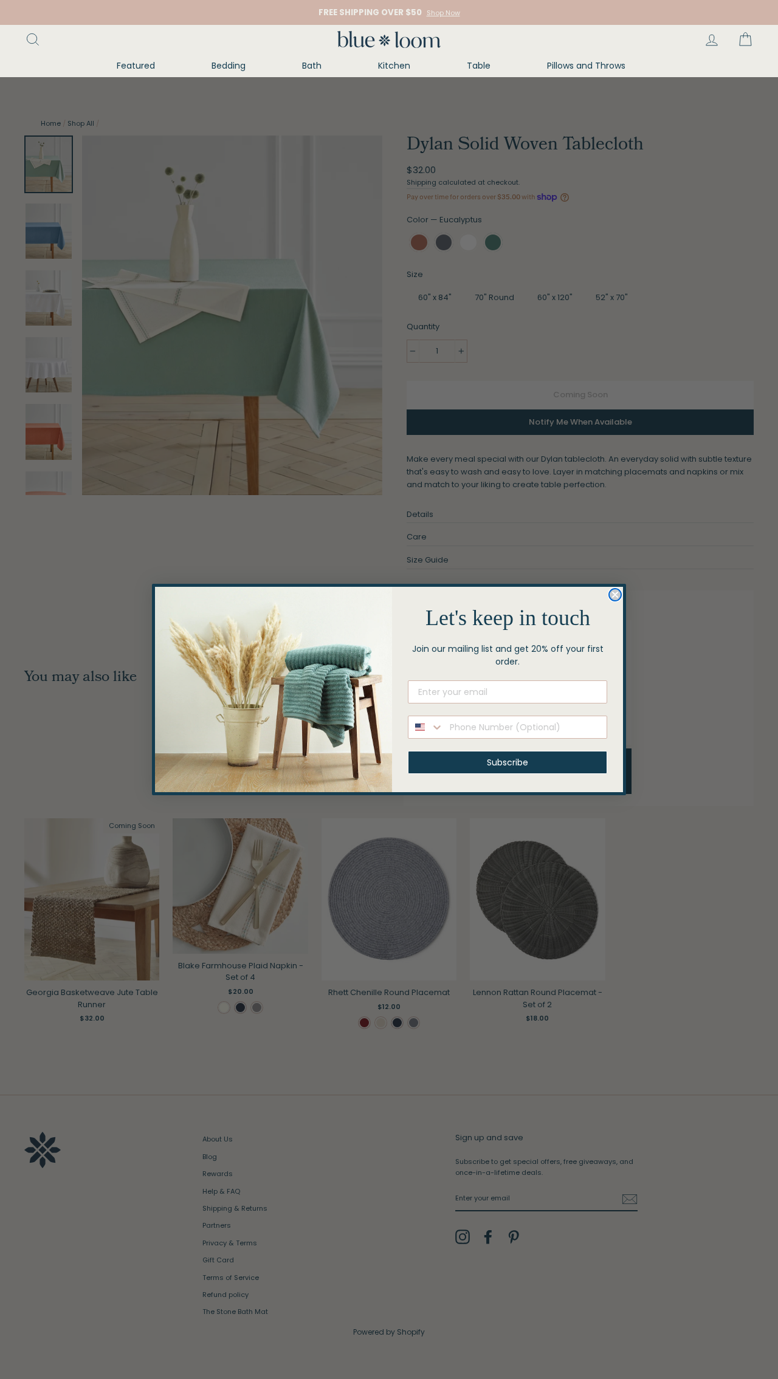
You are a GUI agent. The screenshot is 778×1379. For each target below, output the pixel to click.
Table (479, 66)
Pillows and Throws (586, 66)
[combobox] (426, 727)
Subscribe (507, 762)
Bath (312, 66)
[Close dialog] (615, 595)
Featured (136, 66)
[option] (389, 12)
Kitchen (394, 66)
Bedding (229, 66)
